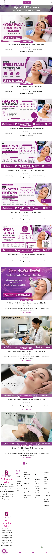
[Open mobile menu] (51, 2)
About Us (19, 479)
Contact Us (20, 485)
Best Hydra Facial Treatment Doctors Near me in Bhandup (26, 303)
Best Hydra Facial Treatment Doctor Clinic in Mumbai (26, 351)
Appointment (27, 2)
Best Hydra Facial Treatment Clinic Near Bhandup (27, 448)
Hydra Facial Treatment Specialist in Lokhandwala (26, 128)
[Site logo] (3, 2)
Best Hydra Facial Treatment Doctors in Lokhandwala (26, 254)
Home (13, 10)
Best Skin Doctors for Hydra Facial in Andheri (26, 212)
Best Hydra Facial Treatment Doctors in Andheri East (26, 400)
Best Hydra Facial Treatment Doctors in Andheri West (26, 44)
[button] (4, 551)
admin (26, 47)
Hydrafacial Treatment (26, 41)
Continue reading (26, 54)
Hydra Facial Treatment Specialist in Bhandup (26, 86)
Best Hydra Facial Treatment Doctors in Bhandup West (26, 170)
